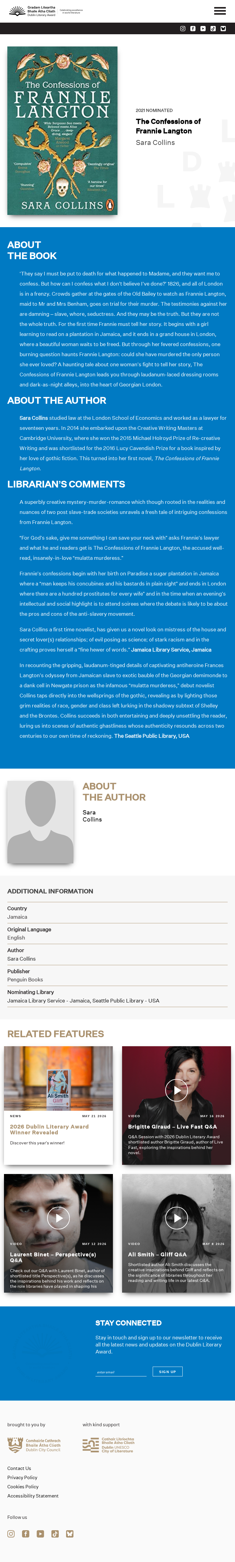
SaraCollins (92, 816)
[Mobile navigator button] (220, 11)
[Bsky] (223, 28)
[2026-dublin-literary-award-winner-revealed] (58, 1105)
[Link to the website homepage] (46, 11)
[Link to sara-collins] (40, 822)
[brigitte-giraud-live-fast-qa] (176, 1105)
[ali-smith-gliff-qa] (176, 1233)
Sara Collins (155, 142)
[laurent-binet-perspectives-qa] (58, 1233)
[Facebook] (193, 28)
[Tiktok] (213, 28)
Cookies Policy (23, 1487)
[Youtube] (203, 28)
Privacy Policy (22, 1477)
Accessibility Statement (33, 1496)
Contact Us (19, 1468)
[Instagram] (182, 28)
